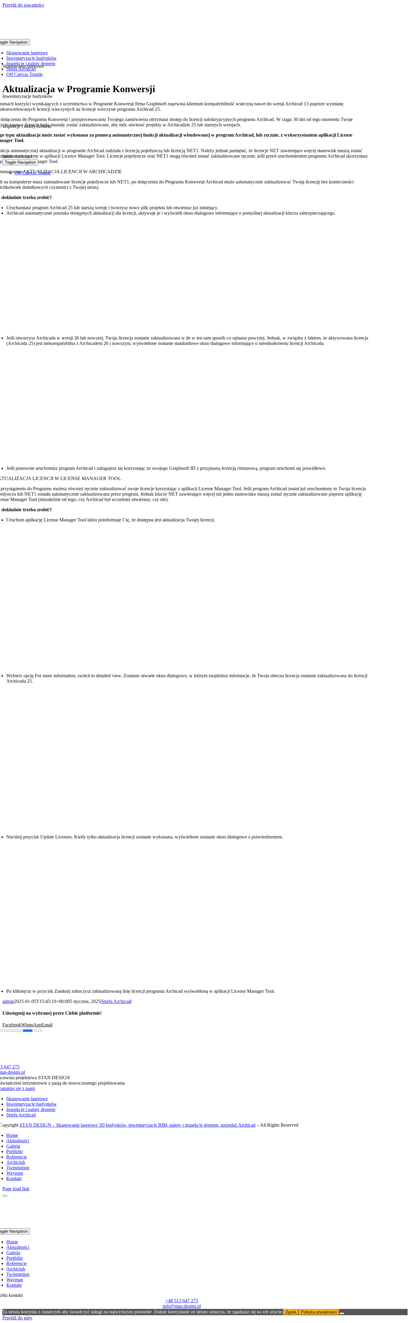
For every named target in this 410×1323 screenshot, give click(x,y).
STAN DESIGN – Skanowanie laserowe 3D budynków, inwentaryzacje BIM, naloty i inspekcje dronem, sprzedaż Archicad (137, 1125)
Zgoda (290, 1312)
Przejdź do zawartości (23, 5)
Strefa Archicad (116, 1001)
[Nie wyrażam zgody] (341, 1313)
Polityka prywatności (319, 1312)
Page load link (15, 1188)
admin (8, 1001)
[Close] (4, 1196)
